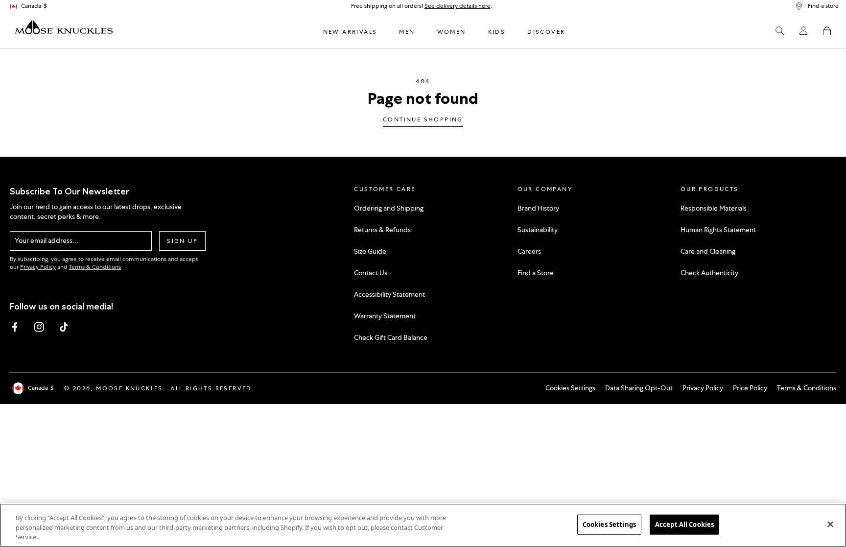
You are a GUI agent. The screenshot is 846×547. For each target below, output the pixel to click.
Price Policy (750, 387)
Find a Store (535, 272)
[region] (423, 525)
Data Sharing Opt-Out (639, 387)
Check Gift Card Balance (390, 337)
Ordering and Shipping (388, 208)
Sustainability (537, 229)
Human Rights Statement (718, 229)
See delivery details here (457, 6)
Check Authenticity (709, 272)
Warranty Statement (385, 315)
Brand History (538, 208)
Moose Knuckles (129, 388)
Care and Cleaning (708, 251)
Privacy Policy (38, 267)
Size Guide (370, 251)
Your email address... (46, 240)
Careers (529, 251)
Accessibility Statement (389, 294)
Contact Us (370, 272)
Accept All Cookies (684, 524)
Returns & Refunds (382, 229)
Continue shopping (423, 120)
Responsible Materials (714, 208)
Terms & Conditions (95, 267)
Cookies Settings (570, 387)
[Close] (830, 524)
